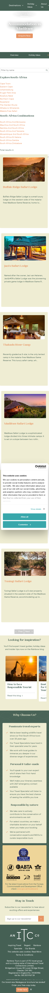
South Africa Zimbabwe (11, 143)
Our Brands (30, 948)
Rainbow (37, 945)
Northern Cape (7, 99)
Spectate (18, 948)
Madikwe (24, 16)
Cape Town (5, 83)
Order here (22, 990)
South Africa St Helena (10, 137)
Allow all (24, 517)
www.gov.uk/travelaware (27, 889)
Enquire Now (24, 36)
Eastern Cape (6, 86)
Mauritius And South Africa (12, 125)
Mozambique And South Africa (14, 134)
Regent (27, 945)
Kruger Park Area (8, 93)
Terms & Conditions (24, 955)
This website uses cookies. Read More (24, 952)
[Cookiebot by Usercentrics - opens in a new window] (35, 466)
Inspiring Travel (14, 945)
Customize (23, 524)
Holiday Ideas (34, 55)
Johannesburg (6, 89)
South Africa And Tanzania (12, 131)
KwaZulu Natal (6, 96)
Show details (36, 509)
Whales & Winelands (9, 108)
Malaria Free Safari (24, 14)
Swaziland (4, 102)
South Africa (27, 11)
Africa (17, 11)
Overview (14, 55)
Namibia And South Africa (12, 128)
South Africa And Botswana (12, 122)
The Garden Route (8, 105)
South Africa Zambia (9, 140)
